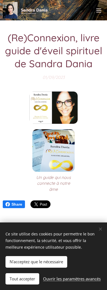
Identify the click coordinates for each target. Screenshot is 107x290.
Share (17, 204)
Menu (98, 10)
